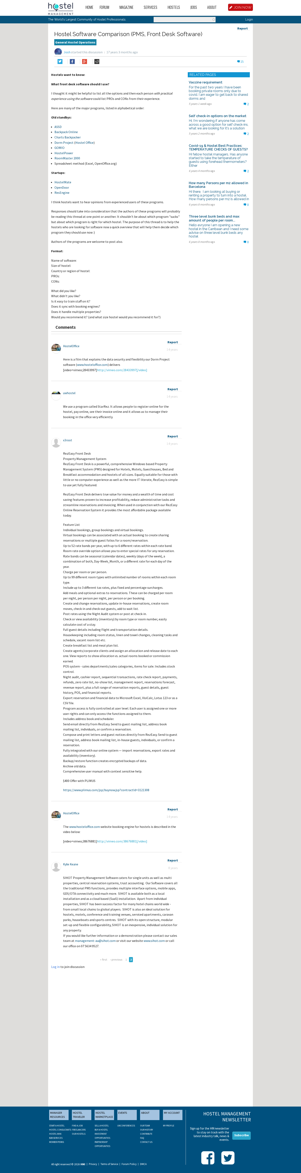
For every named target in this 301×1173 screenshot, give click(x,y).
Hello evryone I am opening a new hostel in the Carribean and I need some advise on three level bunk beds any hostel (218, 230)
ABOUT (145, 1113)
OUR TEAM (145, 1125)
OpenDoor (61, 187)
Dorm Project (64, 142)
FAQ (142, 1137)
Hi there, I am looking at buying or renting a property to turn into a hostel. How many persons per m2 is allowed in (219, 195)
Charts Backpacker (67, 137)
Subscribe (241, 1135)
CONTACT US (146, 1142)
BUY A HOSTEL (101, 1129)
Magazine (126, 7)
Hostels (173, 7)
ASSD (58, 127)
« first (103, 959)
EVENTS (122, 1113)
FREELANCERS (79, 1129)
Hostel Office (84, 142)
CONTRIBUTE (146, 1133)
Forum (104, 7)
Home (89, 7)
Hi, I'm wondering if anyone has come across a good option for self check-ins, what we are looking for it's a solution (218, 124)
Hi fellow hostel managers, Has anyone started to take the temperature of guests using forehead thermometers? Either (219, 160)
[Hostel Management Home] (60, 8)
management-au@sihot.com (95, 941)
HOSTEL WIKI (55, 1133)
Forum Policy (129, 1164)
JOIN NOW (243, 7)
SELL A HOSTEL (102, 1125)
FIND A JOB (77, 1125)
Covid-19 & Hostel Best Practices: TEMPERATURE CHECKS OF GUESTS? (218, 147)
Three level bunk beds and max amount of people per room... (214, 218)
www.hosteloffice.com (92, 365)
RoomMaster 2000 (67, 158)
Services (150, 7)
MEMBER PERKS (56, 1142)
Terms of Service (109, 1164)
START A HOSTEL (56, 1125)
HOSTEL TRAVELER (79, 1115)
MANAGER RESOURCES (57, 1115)
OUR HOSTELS (78, 1133)
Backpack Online (66, 132)
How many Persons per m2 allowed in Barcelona (218, 185)
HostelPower (63, 153)
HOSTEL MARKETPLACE (104, 1115)
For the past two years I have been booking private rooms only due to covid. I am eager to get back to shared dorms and (218, 92)
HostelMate (62, 182)
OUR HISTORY (146, 1129)
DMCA (143, 1164)
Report (242, 28)
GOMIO (59, 148)
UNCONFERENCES (126, 1125)
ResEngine (61, 193)
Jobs (193, 7)
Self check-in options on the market (217, 116)
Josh (67, 52)
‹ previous (116, 959)
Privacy (93, 1164)
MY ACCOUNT (172, 1113)
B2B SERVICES (55, 1137)
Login (249, 19)
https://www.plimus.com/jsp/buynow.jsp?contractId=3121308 (106, 790)
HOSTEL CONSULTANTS (60, 1129)
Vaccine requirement (205, 82)
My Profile (168, 1125)
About (212, 7)
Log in (55, 967)
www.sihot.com (154, 941)
